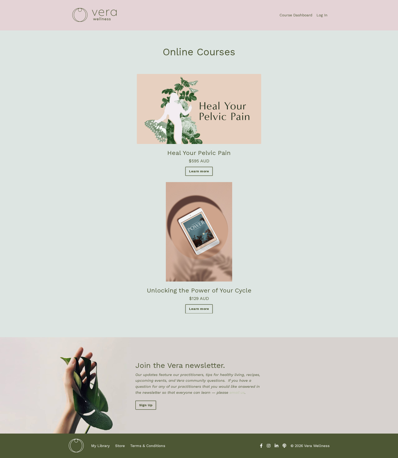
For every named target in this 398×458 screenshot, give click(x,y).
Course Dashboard (295, 15)
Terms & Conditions (147, 445)
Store (120, 445)
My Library (100, 445)
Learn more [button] (199, 171)
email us (237, 392)
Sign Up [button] (146, 405)
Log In (322, 15)
